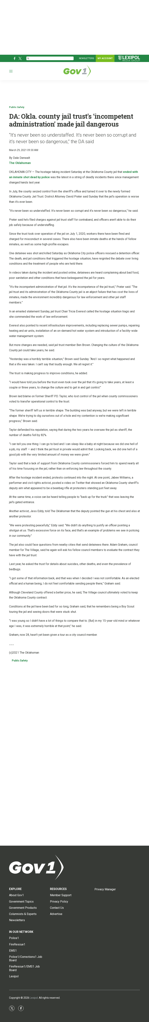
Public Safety (16, 107)
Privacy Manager (105, 889)
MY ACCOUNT (105, 58)
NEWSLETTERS (86, 58)
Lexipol (34, 997)
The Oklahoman (20, 163)
